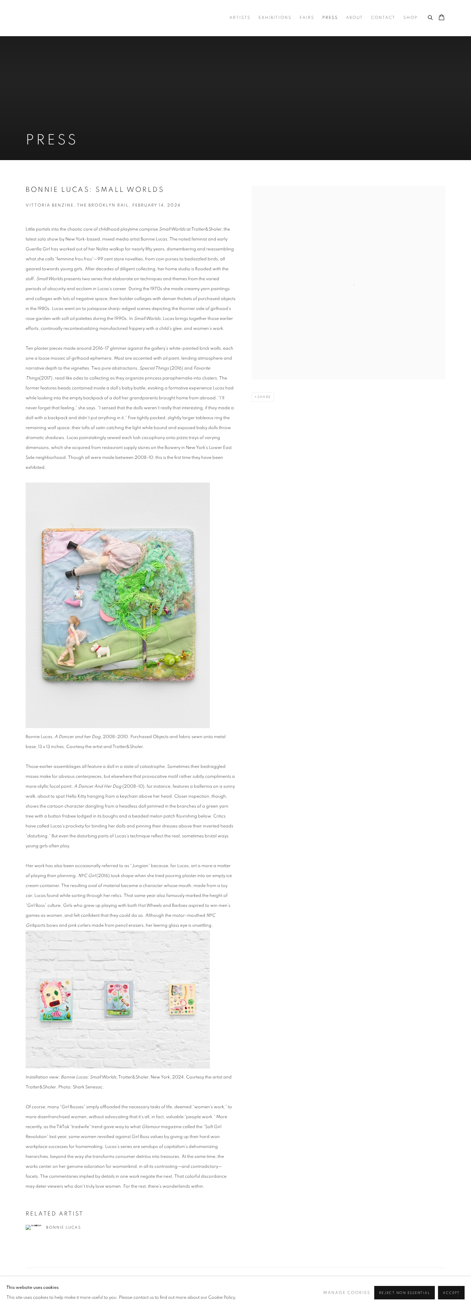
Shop (410, 18)
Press (330, 18)
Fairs (307, 18)
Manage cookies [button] (346, 1293)
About (354, 18)
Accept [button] (451, 1293)
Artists (240, 18)
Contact (383, 18)
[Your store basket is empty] (441, 18)
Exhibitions (275, 18)
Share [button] (264, 397)
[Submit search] (431, 16)
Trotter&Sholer (70, 18)
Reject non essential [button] (404, 1293)
